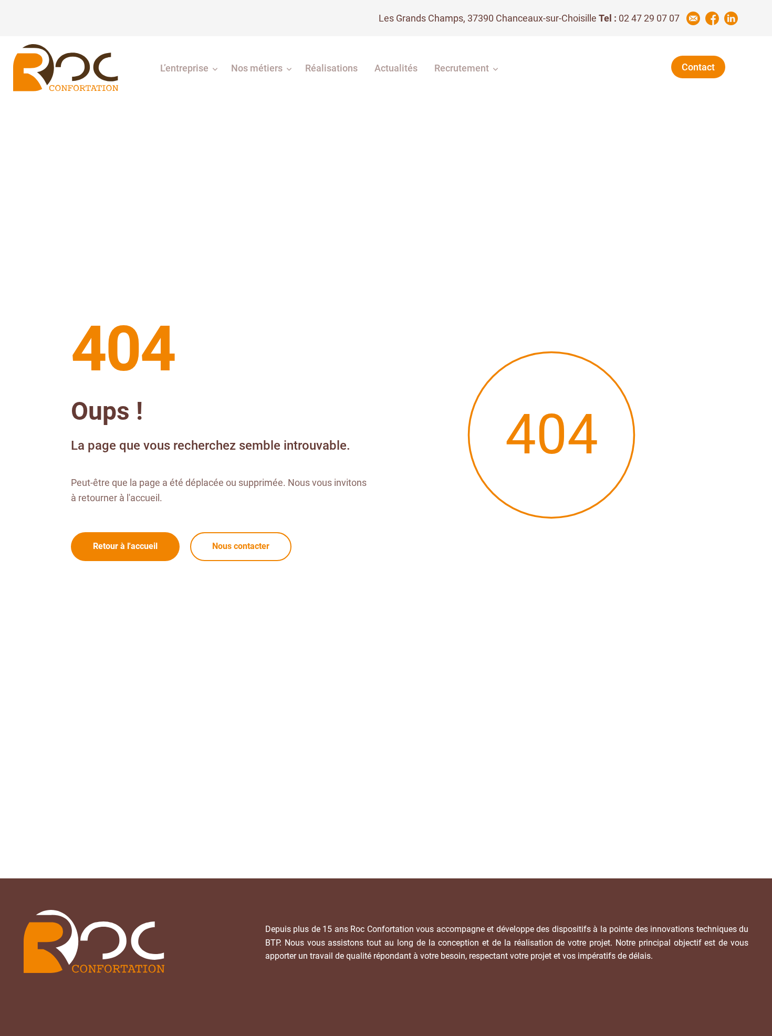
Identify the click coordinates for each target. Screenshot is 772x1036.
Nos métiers (257, 68)
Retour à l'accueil (125, 546)
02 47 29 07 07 (649, 18)
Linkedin (731, 18)
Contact (698, 66)
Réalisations (331, 68)
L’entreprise (184, 68)
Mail (693, 18)
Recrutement (461, 68)
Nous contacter (240, 546)
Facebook (712, 18)
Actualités (396, 68)
